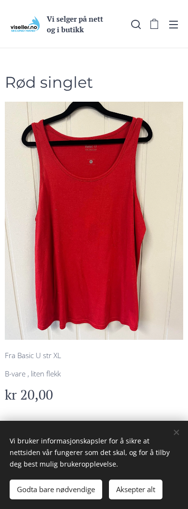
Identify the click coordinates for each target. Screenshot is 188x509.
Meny (173, 24)
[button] (135, 24)
